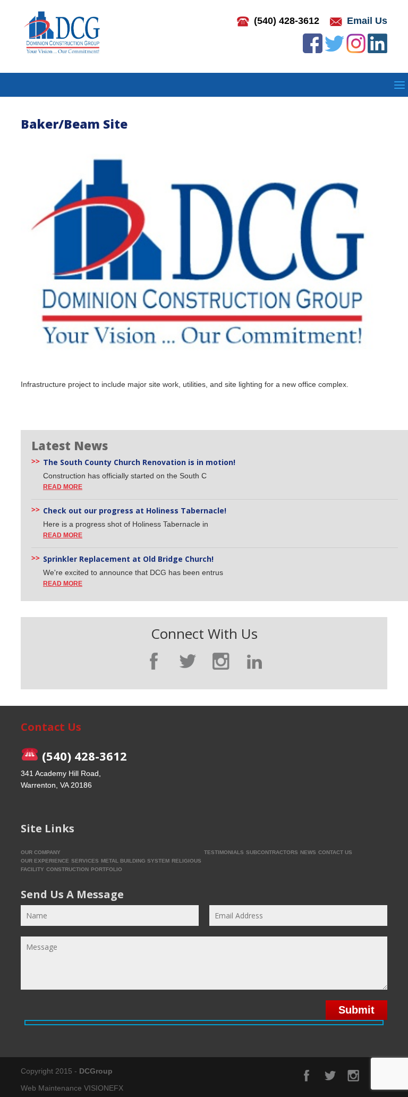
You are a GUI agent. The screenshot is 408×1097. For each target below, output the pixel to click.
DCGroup (96, 1071)
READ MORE (62, 487)
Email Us (367, 20)
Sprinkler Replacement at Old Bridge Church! (128, 559)
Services (85, 861)
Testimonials (224, 852)
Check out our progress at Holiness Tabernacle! (134, 511)
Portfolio (106, 869)
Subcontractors (272, 852)
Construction (67, 869)
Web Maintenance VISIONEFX (72, 1088)
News (308, 852)
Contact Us (335, 852)
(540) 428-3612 (286, 20)
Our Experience (45, 861)
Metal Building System (135, 861)
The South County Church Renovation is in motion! (139, 462)
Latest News (69, 445)
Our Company (41, 852)
